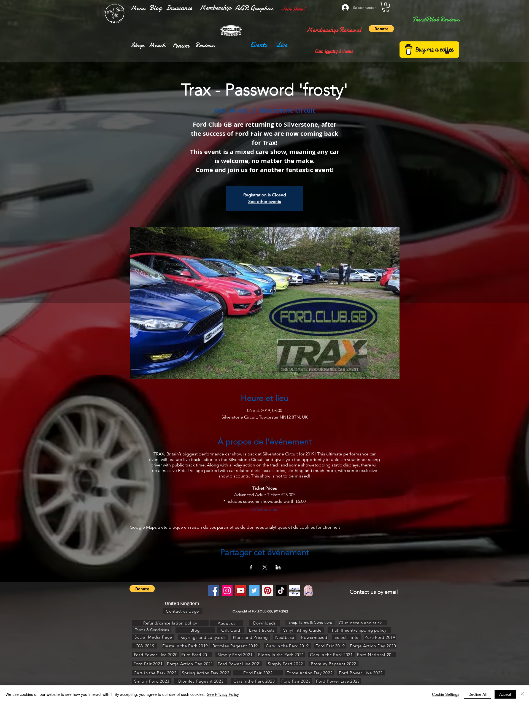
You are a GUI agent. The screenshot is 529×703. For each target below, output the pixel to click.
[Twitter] (254, 590)
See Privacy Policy (223, 694)
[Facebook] (213, 590)
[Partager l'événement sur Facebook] (251, 567)
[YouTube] (240, 590)
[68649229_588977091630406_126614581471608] (308, 590)
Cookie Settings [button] (445, 694)
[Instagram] (227, 590)
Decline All (477, 694)
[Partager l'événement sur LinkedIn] (278, 567)
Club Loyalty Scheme (334, 51)
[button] (138, 8)
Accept (505, 694)
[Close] (522, 694)
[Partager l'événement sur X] (264, 567)
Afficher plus (264, 509)
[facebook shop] (294, 590)
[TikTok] (281, 590)
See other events (264, 201)
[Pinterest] (267, 590)
